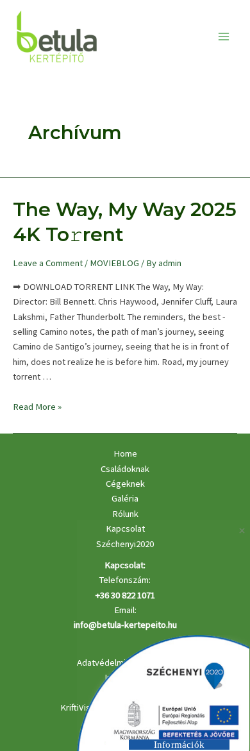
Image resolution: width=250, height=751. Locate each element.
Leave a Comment (48, 263)
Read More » (37, 406)
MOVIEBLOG (114, 263)
